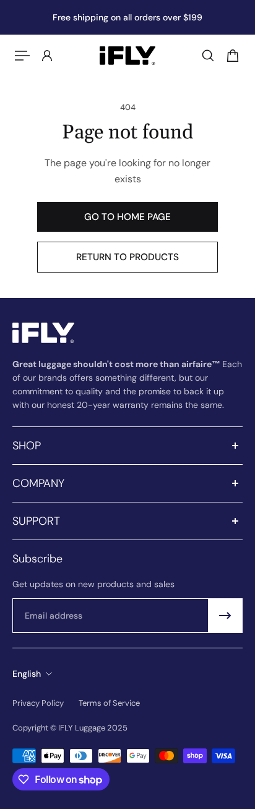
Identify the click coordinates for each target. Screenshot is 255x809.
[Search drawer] (208, 55)
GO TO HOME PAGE (127, 217)
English (26, 673)
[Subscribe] (225, 615)
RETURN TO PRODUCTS (127, 257)
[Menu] (22, 55)
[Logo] (127, 55)
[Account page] (47, 55)
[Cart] (232, 55)
